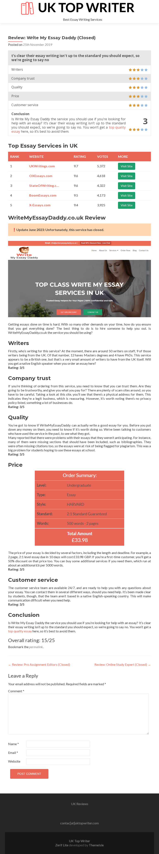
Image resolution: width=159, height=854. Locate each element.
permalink (36, 647)
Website (14, 761)
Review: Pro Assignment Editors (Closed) (39, 664)
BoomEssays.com (43, 195)
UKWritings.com (42, 166)
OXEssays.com (40, 176)
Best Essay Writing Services (82, 19)
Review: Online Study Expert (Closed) (122, 664)
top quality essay (20, 631)
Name (13, 744)
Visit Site (126, 166)
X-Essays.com (40, 205)
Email (13, 752)
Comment (16, 691)
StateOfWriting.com (44, 185)
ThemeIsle (96, 845)
